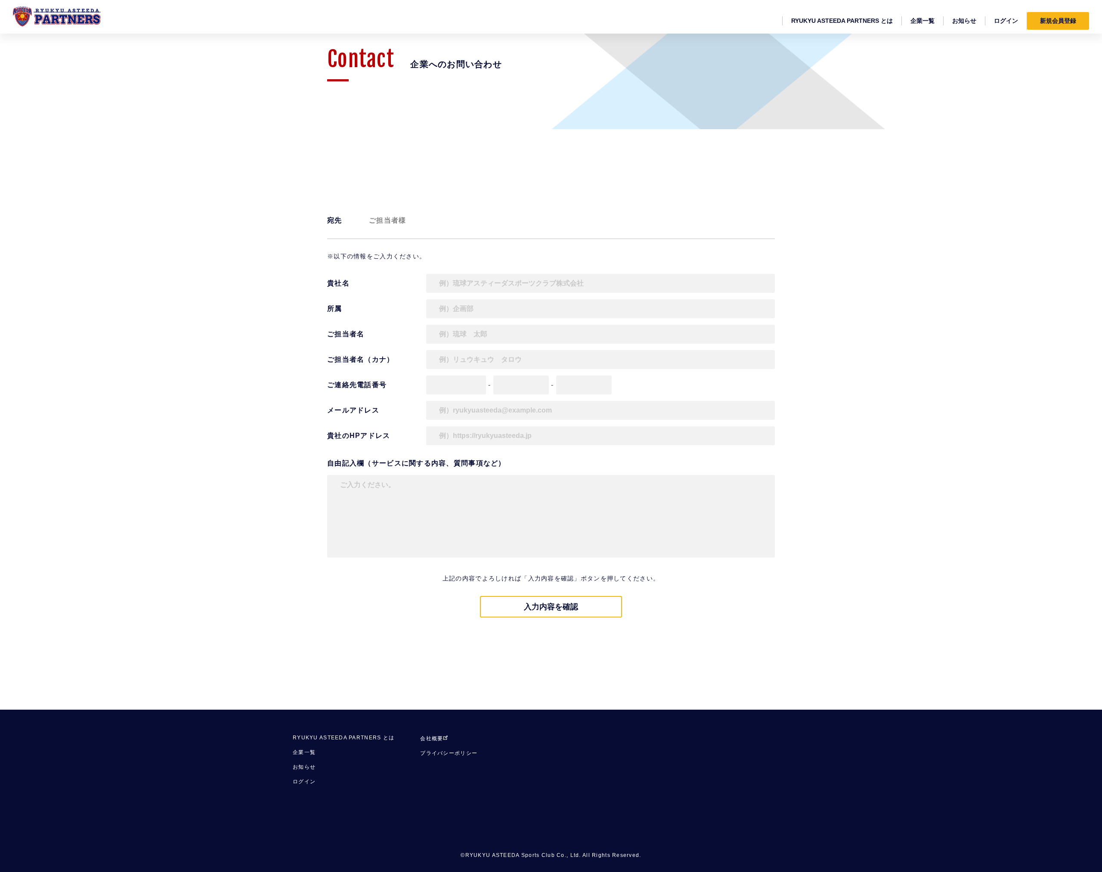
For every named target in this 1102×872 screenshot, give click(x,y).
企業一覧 (304, 752)
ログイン (304, 782)
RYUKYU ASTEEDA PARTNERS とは (343, 738)
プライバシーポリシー (448, 753)
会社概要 (431, 738)
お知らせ (304, 767)
